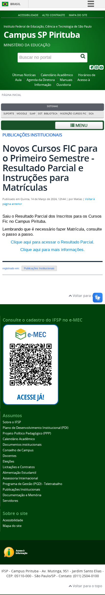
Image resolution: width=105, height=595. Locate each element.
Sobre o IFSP (12, 422)
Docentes (9, 456)
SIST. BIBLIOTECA (47, 113)
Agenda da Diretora (41, 80)
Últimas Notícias (24, 75)
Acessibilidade (28, 15)
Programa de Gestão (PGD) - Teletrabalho (32, 484)
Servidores (10, 501)
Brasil (15, 4)
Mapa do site (78, 15)
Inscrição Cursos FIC (73, 113)
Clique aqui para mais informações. (52, 249)
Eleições (8, 461)
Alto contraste (53, 15)
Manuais (66, 80)
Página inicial (11, 95)
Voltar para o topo (87, 295)
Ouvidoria (63, 85)
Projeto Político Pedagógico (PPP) (27, 433)
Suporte (8, 113)
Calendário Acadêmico (57, 75)
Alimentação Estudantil (19, 473)
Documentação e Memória (22, 495)
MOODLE (22, 113)
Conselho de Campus (18, 450)
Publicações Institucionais (39, 268)
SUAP (32, 113)
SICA (91, 113)
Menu (80, 125)
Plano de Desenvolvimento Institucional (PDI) (35, 428)
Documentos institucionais (22, 445)
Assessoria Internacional (20, 478)
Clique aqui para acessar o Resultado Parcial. (52, 242)
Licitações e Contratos (19, 467)
